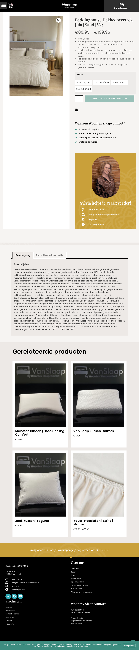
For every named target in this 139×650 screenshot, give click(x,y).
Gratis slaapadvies (121, 8)
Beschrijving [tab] (22, 255)
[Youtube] (20, 596)
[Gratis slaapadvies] (121, 4)
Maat (80, 75)
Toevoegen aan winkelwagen (109, 98)
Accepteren (129, 645)
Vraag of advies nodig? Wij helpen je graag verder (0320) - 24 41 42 (69, 550)
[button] (3, 5)
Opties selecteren (23, 443)
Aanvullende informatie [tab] (49, 255)
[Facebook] (14, 596)
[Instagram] (8, 596)
